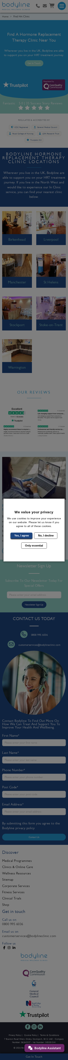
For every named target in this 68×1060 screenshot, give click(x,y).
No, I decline (46, 535)
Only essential (34, 545)
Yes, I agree (21, 535)
